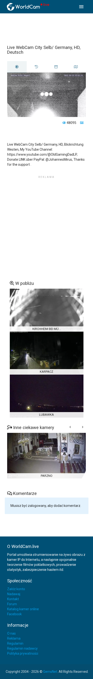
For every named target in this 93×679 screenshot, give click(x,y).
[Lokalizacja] (76, 67)
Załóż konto (16, 589)
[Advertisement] (46, 29)
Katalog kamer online (23, 609)
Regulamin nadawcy (22, 648)
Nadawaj (13, 594)
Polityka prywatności (22, 653)
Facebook (14, 614)
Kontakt (13, 599)
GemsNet (50, 672)
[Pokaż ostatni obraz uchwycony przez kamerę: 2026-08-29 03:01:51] (81, 123)
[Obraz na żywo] (17, 67)
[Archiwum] (56, 67)
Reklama (14, 638)
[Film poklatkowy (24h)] (36, 67)
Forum (12, 604)
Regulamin (15, 643)
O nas (11, 633)
